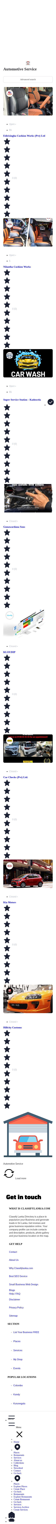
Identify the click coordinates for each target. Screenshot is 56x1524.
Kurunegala (19, 1403)
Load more (20, 1178)
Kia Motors (9, 902)
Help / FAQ (14, 1294)
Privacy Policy (16, 1307)
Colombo (18, 1385)
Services (17, 1350)
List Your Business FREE (26, 1332)
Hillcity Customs (12, 1027)
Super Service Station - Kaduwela (22, 399)
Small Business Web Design (23, 1284)
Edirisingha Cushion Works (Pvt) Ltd (24, 135)
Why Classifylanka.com (21, 1268)
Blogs (12, 1290)
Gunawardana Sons (14, 526)
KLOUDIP (9, 652)
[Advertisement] (28, 29)
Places (16, 1341)
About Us (14, 1260)
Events (16, 1368)
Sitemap (13, 1316)
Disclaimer (14, 1299)
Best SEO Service (18, 1276)
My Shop (17, 1359)
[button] (31, 1417)
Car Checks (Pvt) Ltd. (15, 777)
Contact (13, 1252)
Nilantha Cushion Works (17, 266)
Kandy (16, 1394)
